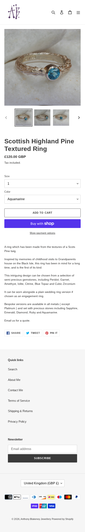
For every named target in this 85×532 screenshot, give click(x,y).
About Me (14, 379)
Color (7, 191)
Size (6, 176)
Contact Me (15, 390)
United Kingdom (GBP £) (41, 483)
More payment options (42, 233)
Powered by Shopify (62, 519)
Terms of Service (19, 400)
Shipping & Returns (20, 411)
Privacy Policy (17, 421)
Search (12, 369)
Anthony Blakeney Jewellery (36, 519)
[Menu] (78, 12)
